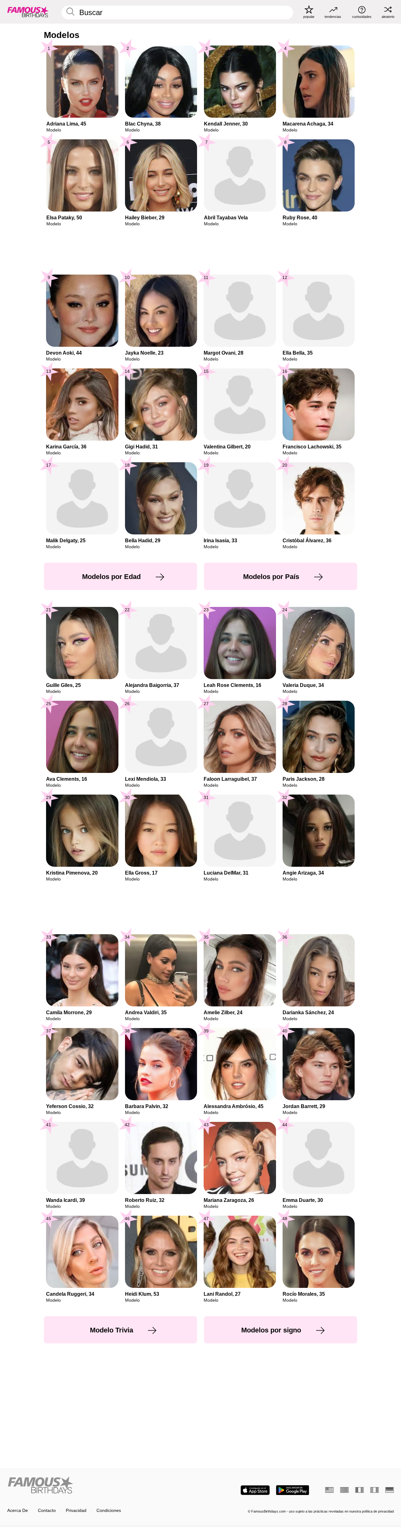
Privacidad (76, 1510)
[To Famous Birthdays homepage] (28, 11)
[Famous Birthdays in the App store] (255, 1490)
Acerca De (17, 1510)
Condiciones (108, 1510)
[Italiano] (374, 1490)
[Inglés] (329, 1490)
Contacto (47, 1510)
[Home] (102, 1485)
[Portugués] (344, 1490)
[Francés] (359, 1490)
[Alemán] (389, 1490)
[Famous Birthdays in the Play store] (292, 1490)
